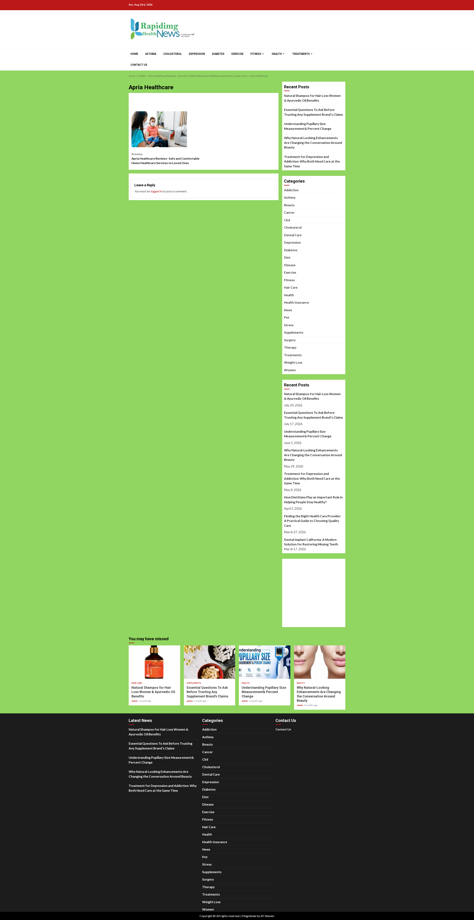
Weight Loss (293, 362)
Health (277, 53)
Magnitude (249, 916)
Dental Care (293, 235)
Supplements (293, 332)
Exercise (237, 53)
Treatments (301, 53)
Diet (287, 257)
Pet (286, 317)
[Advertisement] (203, 104)
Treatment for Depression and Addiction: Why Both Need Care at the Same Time (312, 161)
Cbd (287, 220)
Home (134, 53)
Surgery (290, 340)
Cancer (289, 212)
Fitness (256, 53)
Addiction (291, 190)
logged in (156, 191)
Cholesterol (172, 53)
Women (290, 370)
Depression (197, 53)
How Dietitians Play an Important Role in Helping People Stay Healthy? (313, 499)
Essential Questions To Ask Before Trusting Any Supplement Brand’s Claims (313, 112)
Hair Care (291, 287)
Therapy (290, 347)
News (288, 310)
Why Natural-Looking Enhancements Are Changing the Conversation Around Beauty (313, 142)
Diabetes (218, 53)
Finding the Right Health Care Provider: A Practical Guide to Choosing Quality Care (312, 520)
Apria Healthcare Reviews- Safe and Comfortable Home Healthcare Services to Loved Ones (165, 158)
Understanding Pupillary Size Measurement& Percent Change (307, 126)
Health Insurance (296, 302)
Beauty (289, 205)
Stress (288, 325)
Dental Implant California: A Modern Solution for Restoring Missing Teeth (311, 542)
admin (134, 700)
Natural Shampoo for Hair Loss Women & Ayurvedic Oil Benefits (312, 98)
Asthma (150, 53)
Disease (290, 265)
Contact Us (139, 64)
